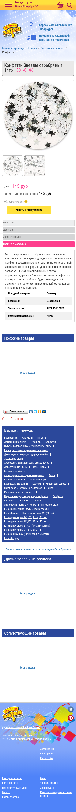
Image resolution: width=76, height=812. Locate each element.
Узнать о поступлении (28, 210)
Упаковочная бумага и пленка (20, 504)
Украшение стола (13, 458)
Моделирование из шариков (19, 492)
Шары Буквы (11, 513)
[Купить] (16, 202)
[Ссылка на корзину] (60, 5)
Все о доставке (10, 782)
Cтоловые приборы (14, 471)
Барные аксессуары (15, 479)
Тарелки (36, 500)
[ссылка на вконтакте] (71, 709)
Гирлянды (36, 441)
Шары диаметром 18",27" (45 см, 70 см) (25, 521)
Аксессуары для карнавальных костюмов (26, 462)
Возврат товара (10, 796)
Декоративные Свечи (15, 467)
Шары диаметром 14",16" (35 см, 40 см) (25, 517)
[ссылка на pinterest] (71, 718)
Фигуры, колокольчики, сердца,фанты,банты (27, 446)
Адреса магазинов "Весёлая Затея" (21, 727)
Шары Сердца (11, 538)
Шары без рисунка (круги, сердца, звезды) (26, 508)
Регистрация (47, 753)
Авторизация (47, 748)
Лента (50, 488)
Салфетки (58, 496)
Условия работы (49, 782)
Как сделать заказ (12, 778)
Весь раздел (27, 372)
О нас (43, 778)
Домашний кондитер (15, 441)
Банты (52, 475)
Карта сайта (46, 758)
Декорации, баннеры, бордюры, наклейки (26, 454)
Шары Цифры (39, 467)
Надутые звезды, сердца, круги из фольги (26, 496)
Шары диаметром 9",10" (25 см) (21, 529)
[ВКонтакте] (31, 410)
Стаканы (23, 500)
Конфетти (50, 441)
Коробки (36, 483)
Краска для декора (56, 483)
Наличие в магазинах (14, 244)
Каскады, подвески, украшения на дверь (26, 450)
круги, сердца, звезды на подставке (23, 488)
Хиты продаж (47, 787)
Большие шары (38, 479)
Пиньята (41, 437)
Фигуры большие (49, 504)
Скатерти (9, 500)
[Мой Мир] (44, 410)
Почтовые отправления (14, 787)
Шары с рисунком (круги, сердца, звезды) (26, 534)
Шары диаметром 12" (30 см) (38, 513)
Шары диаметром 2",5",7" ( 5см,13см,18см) (27, 525)
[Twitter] (35, 410)
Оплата (6, 792)
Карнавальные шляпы (16, 483)
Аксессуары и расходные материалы (24, 475)
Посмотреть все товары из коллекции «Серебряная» (38, 549)
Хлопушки (27, 437)
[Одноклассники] (40, 410)
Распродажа (11, 437)
